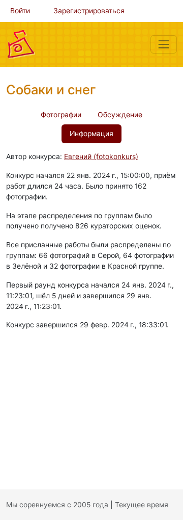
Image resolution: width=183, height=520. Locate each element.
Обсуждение (120, 115)
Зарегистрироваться (89, 11)
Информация (91, 133)
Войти (20, 11)
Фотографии (61, 115)
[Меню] (163, 44)
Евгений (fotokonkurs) (101, 156)
